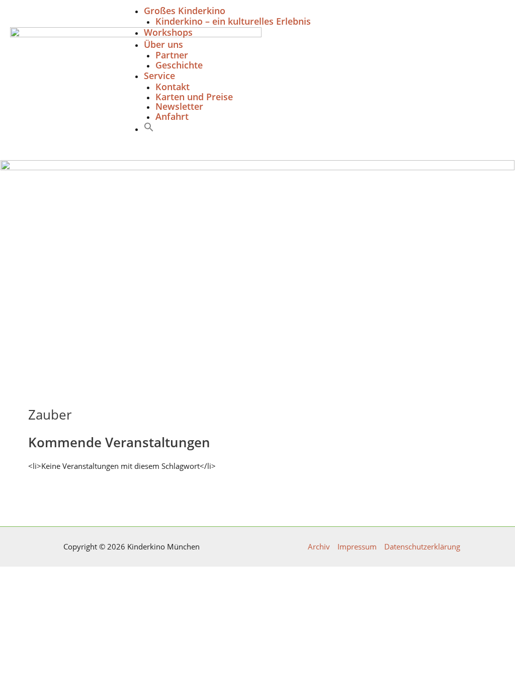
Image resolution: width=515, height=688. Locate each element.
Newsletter (179, 106)
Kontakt (172, 87)
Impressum (357, 547)
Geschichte (179, 65)
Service (159, 76)
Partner (171, 55)
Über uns (163, 44)
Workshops (168, 32)
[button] (149, 129)
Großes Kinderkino (184, 11)
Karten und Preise (194, 97)
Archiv (319, 547)
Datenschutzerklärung (422, 547)
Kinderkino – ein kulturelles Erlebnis (233, 21)
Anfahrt (172, 116)
